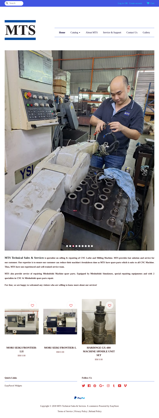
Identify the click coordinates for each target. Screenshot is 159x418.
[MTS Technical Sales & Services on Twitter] (83, 386)
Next (147, 150)
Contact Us (131, 32)
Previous (11, 150)
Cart (152, 3)
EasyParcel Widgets (13, 385)
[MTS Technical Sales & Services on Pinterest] (94, 386)
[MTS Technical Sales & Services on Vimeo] (125, 386)
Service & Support (112, 32)
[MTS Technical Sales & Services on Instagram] (108, 386)
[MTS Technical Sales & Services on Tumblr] (114, 386)
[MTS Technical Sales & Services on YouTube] (119, 386)
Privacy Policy (80, 411)
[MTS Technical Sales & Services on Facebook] (89, 386)
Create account (135, 3)
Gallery (146, 32)
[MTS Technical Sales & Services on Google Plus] (101, 386)
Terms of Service (65, 411)
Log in (121, 3)
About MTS (92, 32)
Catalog (74, 32)
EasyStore (114, 406)
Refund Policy (95, 411)
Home (62, 32)
